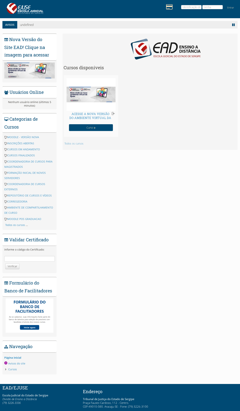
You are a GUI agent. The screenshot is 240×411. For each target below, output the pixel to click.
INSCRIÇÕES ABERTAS (20, 143)
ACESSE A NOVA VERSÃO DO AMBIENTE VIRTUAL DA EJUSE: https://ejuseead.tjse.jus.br (90, 120)
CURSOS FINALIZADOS (21, 155)
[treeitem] (29, 357)
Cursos (12, 369)
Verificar (12, 266)
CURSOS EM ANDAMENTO (23, 149)
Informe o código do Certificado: (24, 249)
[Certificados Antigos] (168, 7)
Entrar (230, 7)
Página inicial (12, 357)
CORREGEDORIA (17, 201)
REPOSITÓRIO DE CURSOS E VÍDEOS (29, 195)
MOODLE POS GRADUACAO (24, 219)
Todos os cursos (73, 143)
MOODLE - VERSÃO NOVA (23, 137)
